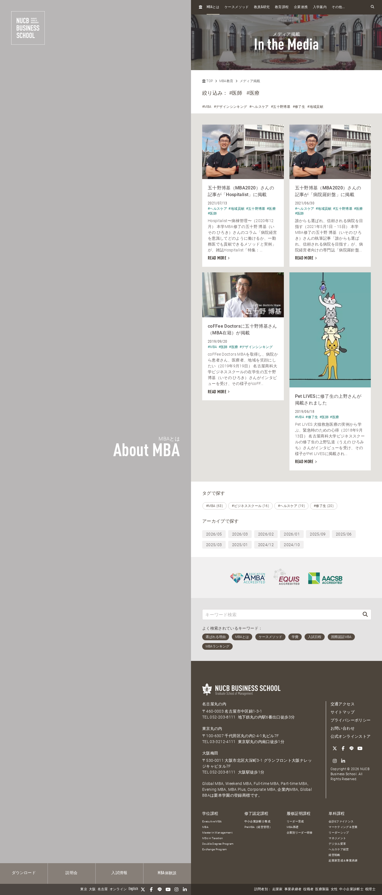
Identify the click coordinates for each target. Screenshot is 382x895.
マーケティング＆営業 (343, 827)
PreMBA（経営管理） (258, 827)
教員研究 (262, 7)
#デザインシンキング (230, 107)
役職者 (308, 889)
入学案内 (320, 7)
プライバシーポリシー (351, 720)
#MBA (206, 107)
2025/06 (344, 534)
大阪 (92, 889)
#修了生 (299, 107)
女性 (334, 889)
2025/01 (240, 544)
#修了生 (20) (324, 506)
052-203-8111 (222, 717)
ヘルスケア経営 (339, 849)
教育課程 (282, 7)
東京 (83, 889)
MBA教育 (226, 81)
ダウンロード (24, 873)
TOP (209, 81)
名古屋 (103, 889)
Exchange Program (214, 849)
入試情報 (119, 873)
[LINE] (159, 889)
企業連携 (301, 7)
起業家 (277, 889)
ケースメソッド (237, 7)
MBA (205, 827)
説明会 (71, 873)
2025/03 (214, 544)
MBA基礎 (293, 827)
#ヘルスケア (259, 107)
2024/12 (266, 544)
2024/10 (292, 544)
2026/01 (292, 534)
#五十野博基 (280, 107)
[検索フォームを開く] (372, 7)
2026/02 (266, 534)
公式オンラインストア (351, 736)
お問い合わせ (343, 728)
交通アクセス (343, 704)
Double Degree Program (218, 843)
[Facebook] (151, 889)
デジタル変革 (337, 843)
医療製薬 (322, 889)
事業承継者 (293, 889)
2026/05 (214, 534)
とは (213, 7)
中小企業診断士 (351, 889)
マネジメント (337, 838)
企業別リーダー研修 (300, 832)
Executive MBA (212, 821)
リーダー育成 (295, 821)
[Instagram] (176, 889)
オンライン (118, 889)
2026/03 (240, 534)
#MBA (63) (214, 506)
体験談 (167, 873)
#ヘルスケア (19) (291, 506)
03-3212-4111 (222, 741)
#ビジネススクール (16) (250, 506)
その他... (338, 7)
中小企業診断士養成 (257, 821)
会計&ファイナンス (341, 821)
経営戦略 (334, 854)
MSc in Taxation (212, 838)
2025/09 (318, 534)
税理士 (370, 889)
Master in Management (217, 832)
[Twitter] (143, 889)
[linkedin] (185, 889)
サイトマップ (343, 712)
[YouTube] (168, 889)
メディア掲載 (250, 81)
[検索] (365, 614)
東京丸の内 (212, 728)
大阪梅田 (210, 753)
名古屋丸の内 (214, 704)
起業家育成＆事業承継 (343, 860)
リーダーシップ (339, 832)
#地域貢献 (315, 107)
